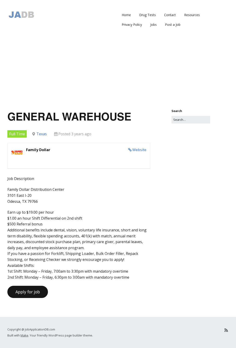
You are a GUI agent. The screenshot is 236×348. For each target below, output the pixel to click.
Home (126, 15)
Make (24, 335)
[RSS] (226, 330)
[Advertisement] (118, 74)
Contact (170, 15)
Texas (41, 133)
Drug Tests (147, 15)
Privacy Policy (132, 24)
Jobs (153, 24)
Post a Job (172, 24)
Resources (192, 15)
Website (139, 149)
